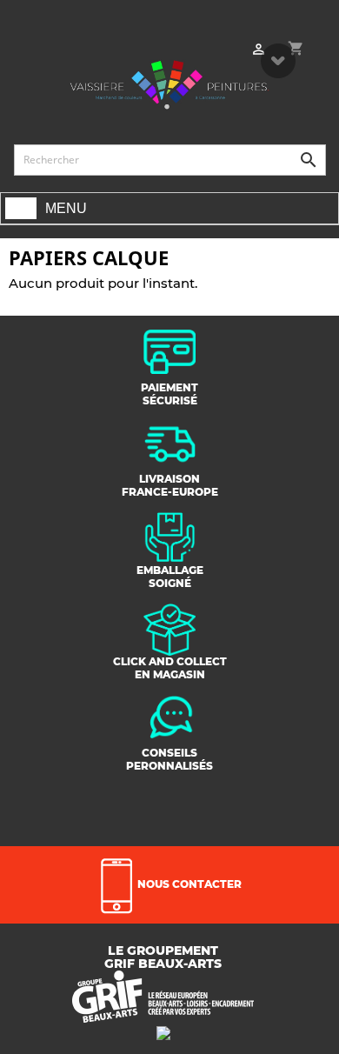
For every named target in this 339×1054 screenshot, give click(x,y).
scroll (278, 60)
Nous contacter (188, 884)
